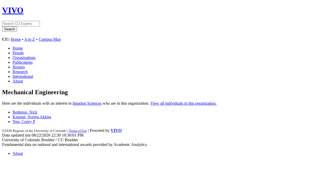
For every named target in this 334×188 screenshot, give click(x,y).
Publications (23, 62)
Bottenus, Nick (25, 112)
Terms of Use (78, 131)
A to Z (29, 39)
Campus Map (50, 39)
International (23, 76)
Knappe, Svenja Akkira (32, 117)
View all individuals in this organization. (183, 103)
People (18, 53)
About (18, 81)
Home (16, 39)
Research (20, 71)
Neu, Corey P (24, 121)
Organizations (24, 57)
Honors (19, 67)
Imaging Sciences (87, 103)
